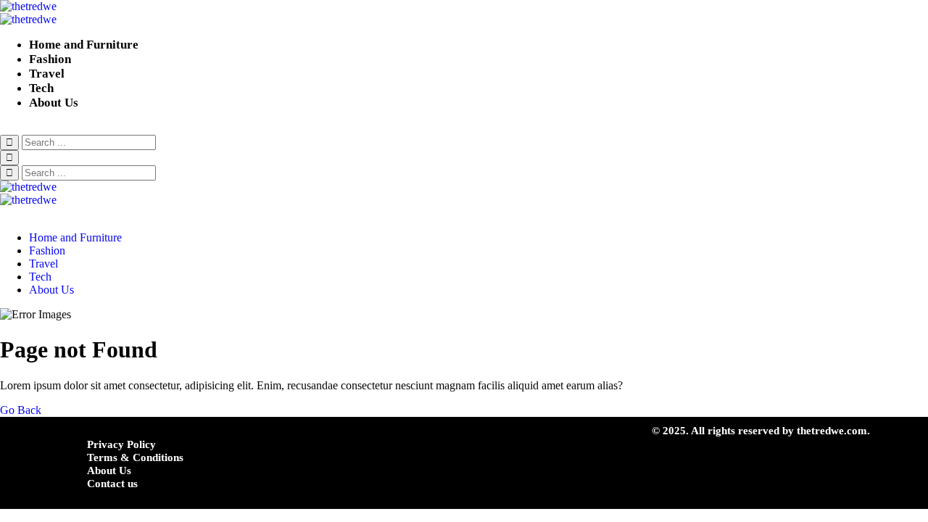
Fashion (50, 59)
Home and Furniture (83, 44)
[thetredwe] (464, 13)
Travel (47, 73)
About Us (53, 102)
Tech (41, 88)
